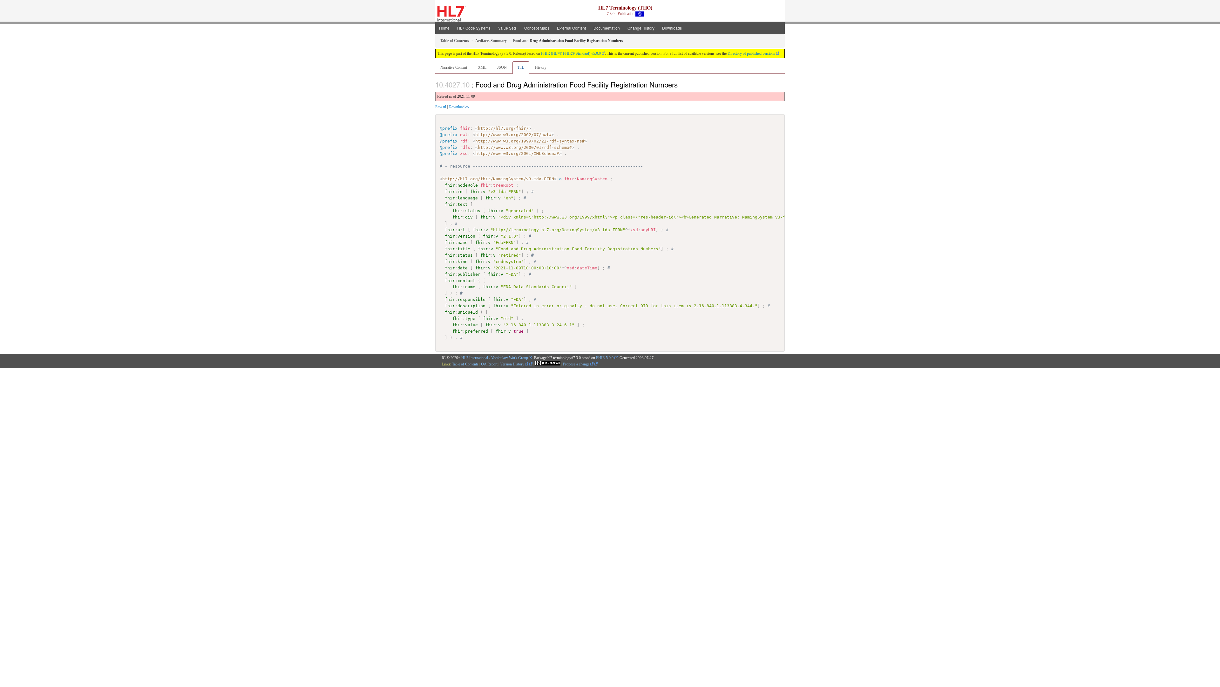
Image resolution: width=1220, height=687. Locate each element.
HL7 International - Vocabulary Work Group (494, 358)
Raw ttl (440, 107)
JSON (502, 67)
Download (456, 107)
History (540, 67)
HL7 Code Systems (474, 28)
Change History (640, 28)
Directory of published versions (751, 53)
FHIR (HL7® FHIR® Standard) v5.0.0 (571, 53)
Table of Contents (465, 364)
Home (444, 28)
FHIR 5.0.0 (604, 358)
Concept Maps (536, 28)
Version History (512, 364)
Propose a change (576, 364)
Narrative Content (453, 67)
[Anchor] (681, 84)
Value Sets (507, 28)
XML (482, 67)
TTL (521, 67)
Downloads (672, 28)
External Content (571, 28)
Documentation (606, 28)
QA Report (489, 364)
